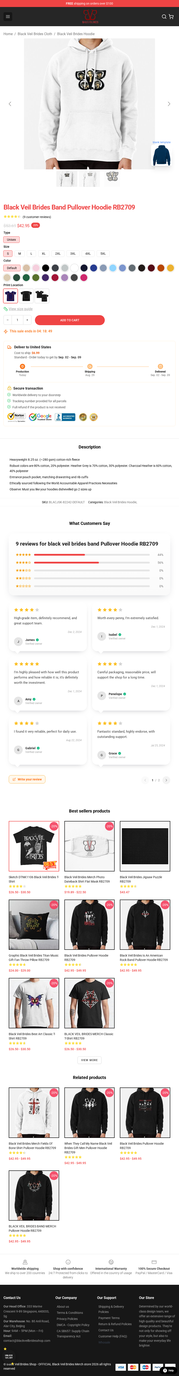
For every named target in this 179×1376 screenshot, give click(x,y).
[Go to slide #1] (66, 179)
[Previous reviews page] (145, 780)
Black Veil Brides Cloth (35, 34)
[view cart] (171, 16)
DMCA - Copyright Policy (73, 1325)
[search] (164, 16)
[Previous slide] (10, 103)
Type (6, 232)
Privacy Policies (67, 1319)
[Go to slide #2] (89, 179)
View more (89, 1060)
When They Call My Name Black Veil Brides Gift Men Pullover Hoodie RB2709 (88, 1148)
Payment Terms (109, 1318)
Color (7, 260)
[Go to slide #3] (112, 179)
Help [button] (171, 1370)
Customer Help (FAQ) (112, 1336)
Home (8, 34)
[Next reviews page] (166, 780)
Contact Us (106, 1330)
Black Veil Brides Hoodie (76, 34)
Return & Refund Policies (115, 1324)
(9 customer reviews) (37, 217)
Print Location (13, 285)
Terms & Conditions (70, 1312)
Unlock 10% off (9, 1356)
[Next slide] (168, 103)
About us (63, 1306)
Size (6, 246)
